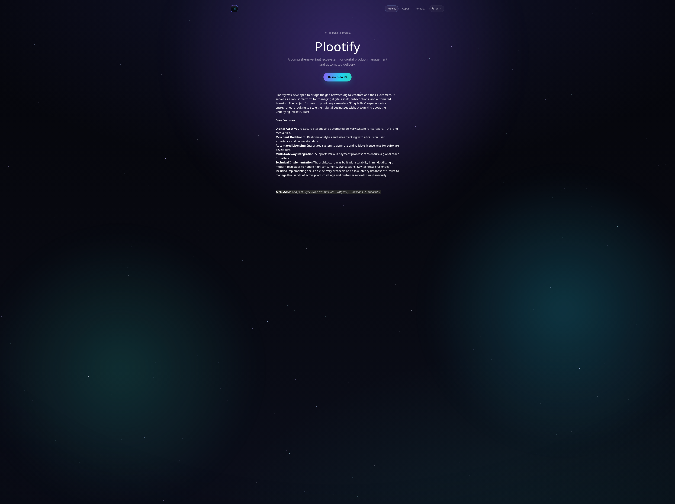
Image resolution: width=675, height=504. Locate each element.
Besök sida (335, 77)
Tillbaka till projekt (340, 32)
